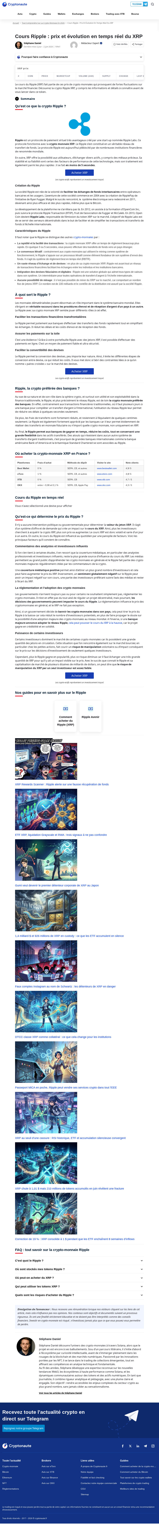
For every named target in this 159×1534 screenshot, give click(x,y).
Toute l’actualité (11, 1460)
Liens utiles (87, 1460)
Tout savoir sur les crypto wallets (136, 1477)
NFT (4, 1483)
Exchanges (78, 14)
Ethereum (7, 1477)
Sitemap (85, 1494)
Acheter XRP (79, 172)
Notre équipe (87, 1472)
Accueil (16, 23)
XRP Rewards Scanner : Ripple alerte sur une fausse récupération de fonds (62, 784)
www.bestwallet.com (107, 468)
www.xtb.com (103, 479)
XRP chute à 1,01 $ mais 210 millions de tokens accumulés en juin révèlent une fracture (69, 1188)
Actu (20, 14)
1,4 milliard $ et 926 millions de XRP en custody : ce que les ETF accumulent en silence (69, 936)
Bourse (135, 14)
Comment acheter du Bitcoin (134, 1472)
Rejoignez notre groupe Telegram (23, 1428)
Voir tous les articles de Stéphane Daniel (60, 1392)
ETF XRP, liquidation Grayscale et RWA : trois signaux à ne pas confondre (61, 834)
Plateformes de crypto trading (134, 1483)
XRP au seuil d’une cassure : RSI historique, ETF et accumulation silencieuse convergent (70, 1138)
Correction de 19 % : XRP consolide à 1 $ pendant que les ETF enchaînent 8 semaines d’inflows (74, 1239)
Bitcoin (5, 1472)
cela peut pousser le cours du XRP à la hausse (95, 623)
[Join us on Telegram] (139, 4)
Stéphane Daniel (50, 1339)
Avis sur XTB (48, 1472)
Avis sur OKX (48, 1483)
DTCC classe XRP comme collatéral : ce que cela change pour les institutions (63, 1037)
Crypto (32, 14)
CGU (83, 1489)
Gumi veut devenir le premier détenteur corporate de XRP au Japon (57, 885)
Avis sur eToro (49, 1466)
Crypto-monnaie (10, 1466)
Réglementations (10, 1489)
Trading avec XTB (115, 14)
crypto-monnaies (83, 237)
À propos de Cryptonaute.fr (94, 1466)
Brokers (95, 14)
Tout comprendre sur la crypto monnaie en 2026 (43, 23)
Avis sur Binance (50, 1477)
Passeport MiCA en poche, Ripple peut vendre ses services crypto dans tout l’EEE (66, 1087)
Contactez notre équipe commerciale (99, 1483)
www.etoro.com (104, 474)
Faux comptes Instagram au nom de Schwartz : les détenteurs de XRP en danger (65, 986)
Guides (47, 14)
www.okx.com (103, 485)
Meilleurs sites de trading (132, 1489)
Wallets (61, 14)
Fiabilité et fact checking (92, 1477)
